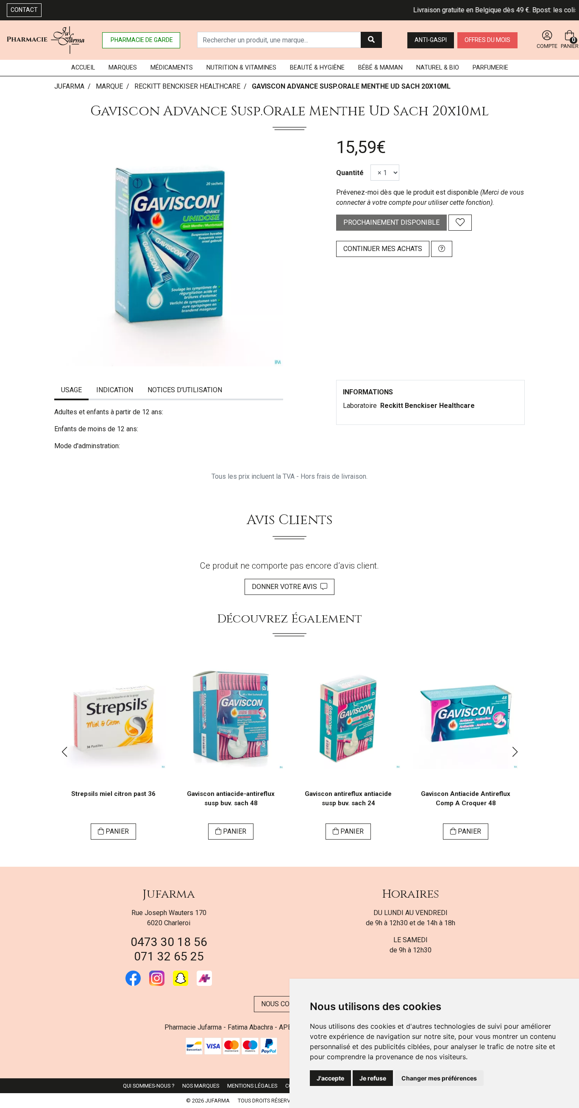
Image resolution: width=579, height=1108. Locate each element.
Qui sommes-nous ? (148, 1086)
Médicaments (171, 67)
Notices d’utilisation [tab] (185, 390)
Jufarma (168, 894)
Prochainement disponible (391, 222)
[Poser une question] (441, 249)
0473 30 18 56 (169, 942)
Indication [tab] (114, 390)
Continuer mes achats (382, 249)
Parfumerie (490, 67)
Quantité (350, 173)
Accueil (83, 67)
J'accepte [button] (330, 1078)
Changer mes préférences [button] (439, 1078)
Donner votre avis (286, 587)
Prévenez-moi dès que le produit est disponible (407, 192)
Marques (123, 67)
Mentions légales (252, 1086)
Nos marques (200, 1086)
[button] (64, 751)
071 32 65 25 (169, 956)
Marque (109, 86)
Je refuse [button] (372, 1078)
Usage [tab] (71, 390)
